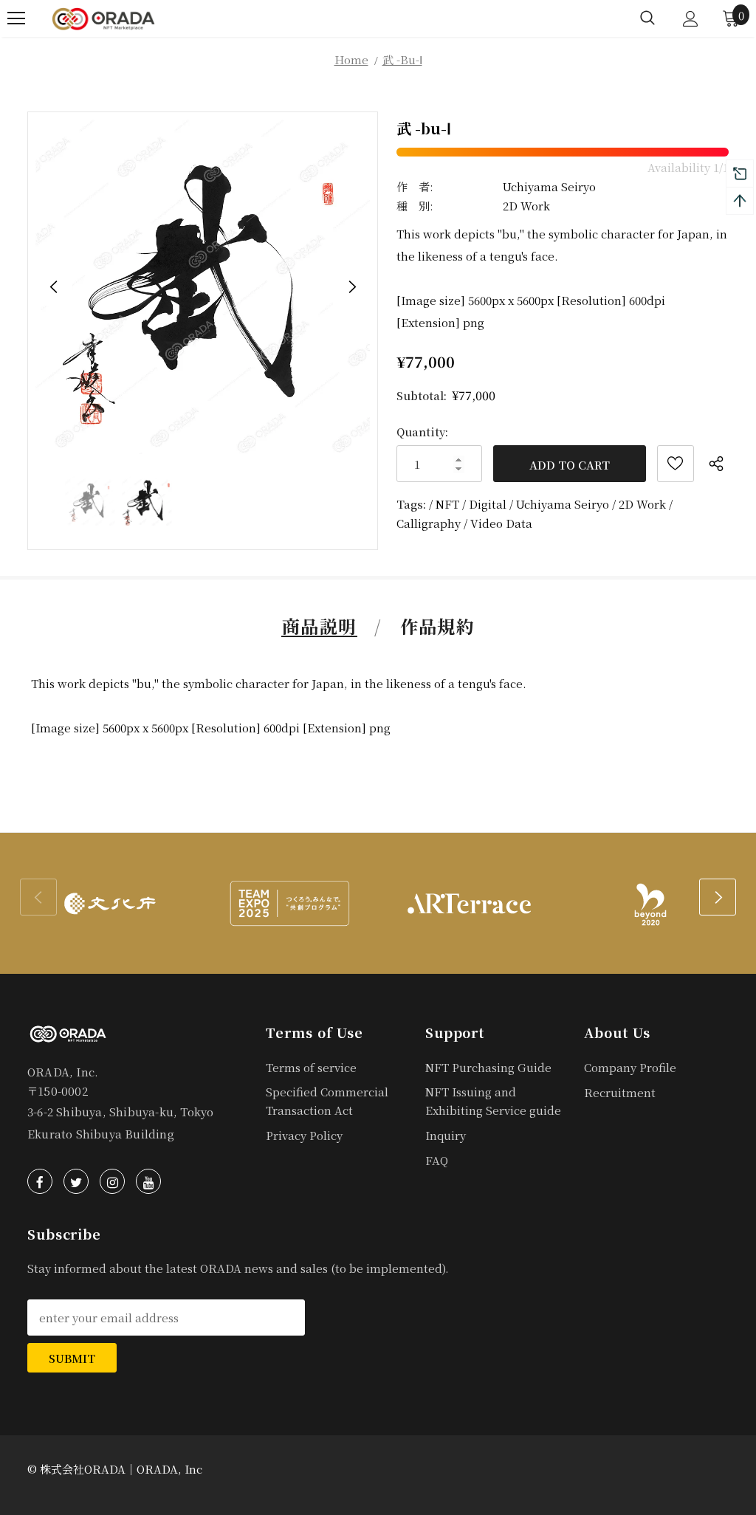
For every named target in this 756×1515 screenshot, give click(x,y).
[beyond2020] (648, 903)
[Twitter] (76, 1181)
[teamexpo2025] (289, 903)
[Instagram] (112, 1181)
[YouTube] (148, 1181)
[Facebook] (39, 1181)
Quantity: (422, 431)
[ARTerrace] (468, 903)
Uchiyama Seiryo (549, 186)
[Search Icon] (647, 18)
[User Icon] (690, 19)
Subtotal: (421, 395)
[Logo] (103, 18)
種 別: (414, 205)
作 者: (414, 186)
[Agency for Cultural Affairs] (109, 903)
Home (351, 59)
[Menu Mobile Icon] (16, 18)
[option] (202, 287)
